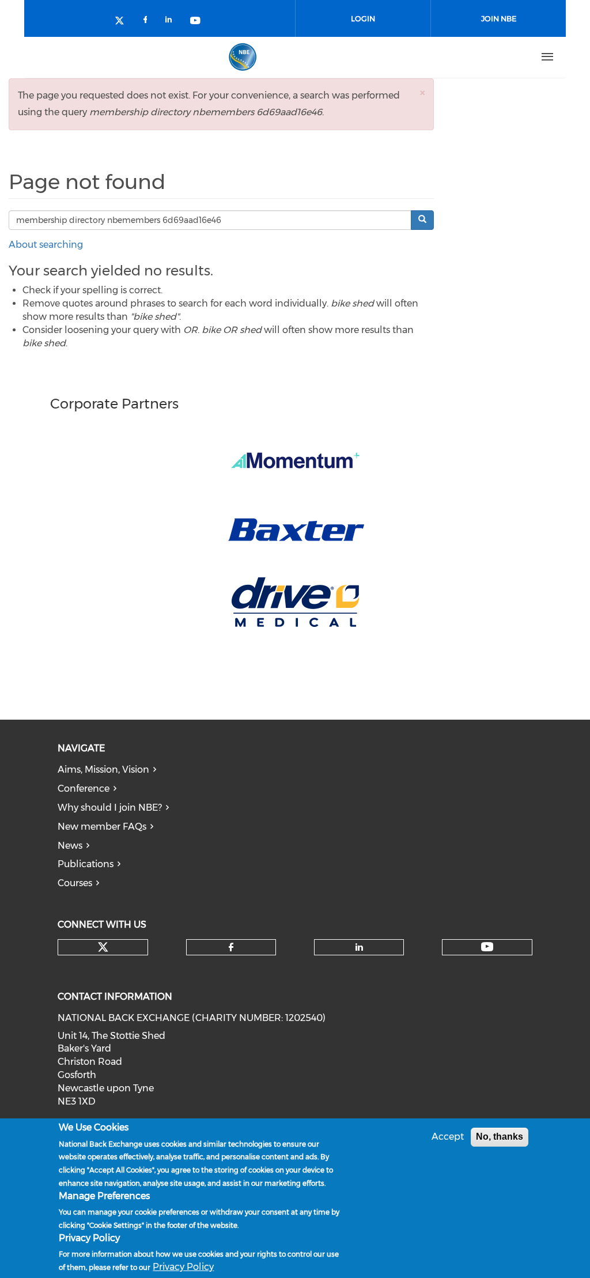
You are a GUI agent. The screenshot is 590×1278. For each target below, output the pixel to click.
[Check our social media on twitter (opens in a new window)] (123, 21)
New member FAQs (102, 826)
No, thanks (499, 1136)
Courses (75, 883)
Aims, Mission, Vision (103, 769)
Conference (83, 788)
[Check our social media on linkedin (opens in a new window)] (171, 21)
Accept (448, 1136)
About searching (46, 244)
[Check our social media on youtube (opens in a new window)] (196, 21)
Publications (86, 864)
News (70, 845)
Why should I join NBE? (110, 807)
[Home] (242, 57)
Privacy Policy (183, 1266)
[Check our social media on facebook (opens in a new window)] (147, 21)
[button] (422, 92)
